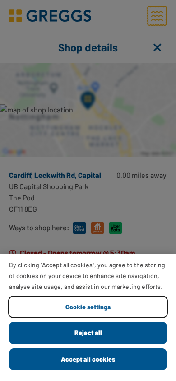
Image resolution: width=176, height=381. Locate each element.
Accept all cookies (88, 359)
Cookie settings (88, 307)
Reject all (88, 332)
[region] (88, 317)
